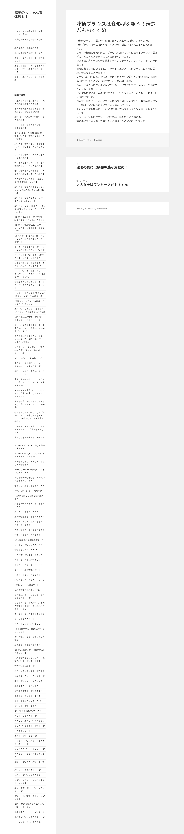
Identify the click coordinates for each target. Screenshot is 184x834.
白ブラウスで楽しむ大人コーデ (29, 544)
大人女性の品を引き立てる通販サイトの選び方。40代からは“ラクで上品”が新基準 (30, 339)
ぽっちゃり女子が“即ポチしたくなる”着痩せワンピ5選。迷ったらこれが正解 (30, 209)
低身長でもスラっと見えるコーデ (30, 676)
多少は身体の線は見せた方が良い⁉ (29, 41)
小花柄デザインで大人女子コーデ (30, 817)
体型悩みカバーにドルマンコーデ (30, 749)
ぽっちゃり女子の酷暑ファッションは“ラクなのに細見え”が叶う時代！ (30, 190)
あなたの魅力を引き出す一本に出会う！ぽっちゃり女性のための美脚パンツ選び (30, 328)
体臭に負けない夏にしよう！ (28, 696)
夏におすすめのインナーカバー (29, 701)
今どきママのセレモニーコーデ (29, 564)
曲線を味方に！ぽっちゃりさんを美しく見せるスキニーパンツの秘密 (30, 404)
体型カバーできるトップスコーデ (30, 726)
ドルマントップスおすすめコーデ (30, 574)
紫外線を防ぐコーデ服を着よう (29, 691)
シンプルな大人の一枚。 (26, 618)
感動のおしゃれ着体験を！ (28, 14)
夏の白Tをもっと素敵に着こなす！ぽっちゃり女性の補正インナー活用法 (30, 135)
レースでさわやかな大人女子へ (29, 822)
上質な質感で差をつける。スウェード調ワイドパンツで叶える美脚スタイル (30, 382)
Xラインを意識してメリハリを (28, 711)
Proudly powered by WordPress (91, 208)
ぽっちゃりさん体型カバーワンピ (30, 579)
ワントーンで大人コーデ (26, 716)
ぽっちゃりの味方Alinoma (27, 549)
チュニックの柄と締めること (28, 559)
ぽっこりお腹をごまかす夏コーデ (30, 485)
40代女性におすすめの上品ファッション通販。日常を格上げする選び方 (30, 228)
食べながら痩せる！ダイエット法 (30, 613)
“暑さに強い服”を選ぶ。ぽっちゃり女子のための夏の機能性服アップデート (30, 239)
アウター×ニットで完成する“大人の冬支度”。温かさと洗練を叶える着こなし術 (30, 350)
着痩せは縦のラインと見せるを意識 (30, 79)
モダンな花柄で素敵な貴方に (28, 569)
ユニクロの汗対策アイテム (27, 686)
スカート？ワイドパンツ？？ (28, 623)
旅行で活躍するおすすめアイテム (30, 516)
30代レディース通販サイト (27, 584)
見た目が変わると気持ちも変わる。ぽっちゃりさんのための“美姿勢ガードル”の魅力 (30, 274)
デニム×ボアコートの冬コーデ (28, 358)
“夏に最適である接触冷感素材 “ (29, 539)
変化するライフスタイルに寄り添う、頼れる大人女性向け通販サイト (30, 285)
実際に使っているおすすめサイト (30, 529)
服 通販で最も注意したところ (29, 52)
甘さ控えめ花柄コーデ (25, 666)
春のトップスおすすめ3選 (26, 736)
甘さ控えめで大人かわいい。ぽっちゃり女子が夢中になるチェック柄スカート (30, 393)
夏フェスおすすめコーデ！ (27, 511)
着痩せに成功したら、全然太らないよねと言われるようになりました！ (30, 69)
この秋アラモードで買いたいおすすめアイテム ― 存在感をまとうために (30, 429)
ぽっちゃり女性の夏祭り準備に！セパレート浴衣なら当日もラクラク (30, 146)
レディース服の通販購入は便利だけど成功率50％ (30, 33)
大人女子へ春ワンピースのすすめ (30, 721)
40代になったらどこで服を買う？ (30, 490)
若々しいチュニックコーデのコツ (30, 671)
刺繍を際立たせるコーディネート (30, 812)
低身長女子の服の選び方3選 (27, 589)
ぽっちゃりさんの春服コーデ (28, 770)
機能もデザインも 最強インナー (30, 681)
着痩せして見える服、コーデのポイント (30, 59)
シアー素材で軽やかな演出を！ (29, 554)
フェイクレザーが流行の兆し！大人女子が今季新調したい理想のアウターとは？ (30, 605)
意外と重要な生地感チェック (28, 47)
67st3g (99, 140)
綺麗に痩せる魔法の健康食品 (28, 644)
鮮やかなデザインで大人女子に (29, 775)
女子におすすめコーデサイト (28, 534)
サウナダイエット (23, 731)
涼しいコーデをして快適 (26, 706)
